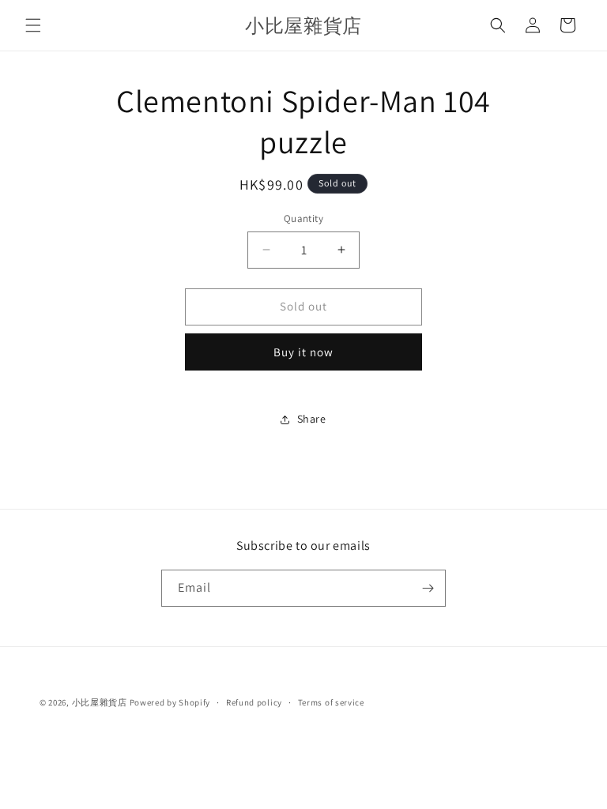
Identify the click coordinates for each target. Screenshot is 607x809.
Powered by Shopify (170, 702)
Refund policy (254, 702)
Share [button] (311, 419)
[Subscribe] (427, 588)
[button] (33, 25)
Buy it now (303, 351)
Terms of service (331, 702)
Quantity (303, 218)
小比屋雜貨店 (99, 702)
